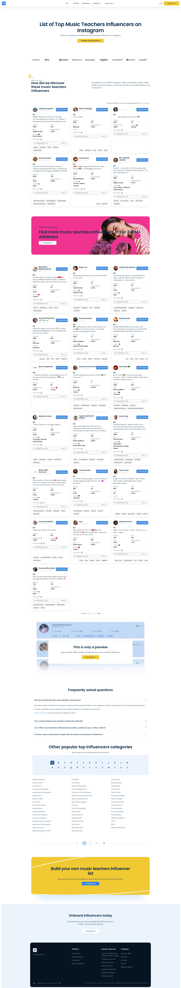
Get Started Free (47, 243)
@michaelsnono (123, 524)
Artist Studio (115, 786)
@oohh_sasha (123, 109)
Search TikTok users (107, 962)
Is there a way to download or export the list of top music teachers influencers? (68, 734)
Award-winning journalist (41, 831)
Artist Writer (76, 811)
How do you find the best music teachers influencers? (57, 700)
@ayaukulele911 (83, 524)
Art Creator (36, 802)
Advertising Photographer (41, 821)
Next (98, 613)
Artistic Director (77, 815)
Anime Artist (115, 789)
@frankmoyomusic (83, 160)
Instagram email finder (108, 969)
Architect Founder (117, 802)
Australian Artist (77, 827)
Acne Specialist (116, 815)
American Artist (77, 831)
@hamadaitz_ (122, 369)
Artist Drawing (116, 783)
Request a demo (126, 953)
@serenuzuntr (122, 472)
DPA (60, 983)
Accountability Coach (79, 789)
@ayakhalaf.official (43, 322)
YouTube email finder (108, 973)
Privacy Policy (42, 983)
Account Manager (117, 811)
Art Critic (75, 805)
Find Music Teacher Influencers (90, 40)
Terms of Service (52, 983)
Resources (109, 3)
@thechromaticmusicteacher (126, 162)
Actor (113, 824)
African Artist (115, 792)
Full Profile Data (62, 109)
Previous (84, 613)
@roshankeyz (82, 320)
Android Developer (39, 805)
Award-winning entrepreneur (82, 796)
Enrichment (75, 953)
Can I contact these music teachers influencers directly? (58, 721)
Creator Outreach (77, 957)
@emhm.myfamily (123, 320)
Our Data (124, 960)
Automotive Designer (79, 802)
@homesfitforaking (124, 418)
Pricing (76, 3)
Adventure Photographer (41, 824)
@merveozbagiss (83, 110)
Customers (86, 3)
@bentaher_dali (43, 271)
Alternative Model (38, 811)
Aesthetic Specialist (118, 827)
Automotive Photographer (41, 792)
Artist (113, 821)
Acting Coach (37, 796)
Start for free (171, 3)
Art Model (75, 780)
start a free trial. (144, 103)
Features (96, 3)
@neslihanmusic (43, 418)
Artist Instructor (38, 827)
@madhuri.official (123, 269)
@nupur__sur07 (83, 269)
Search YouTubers (107, 966)
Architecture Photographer (81, 792)
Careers (123, 963)
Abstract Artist (37, 783)
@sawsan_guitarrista (84, 369)
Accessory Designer (39, 818)
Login (160, 3)
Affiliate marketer (38, 780)
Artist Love (75, 824)
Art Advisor (76, 783)
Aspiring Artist (77, 818)
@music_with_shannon (45, 474)
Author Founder (117, 799)
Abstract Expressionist (80, 799)
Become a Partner (126, 967)
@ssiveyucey (42, 369)
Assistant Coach (116, 805)
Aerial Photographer (79, 786)
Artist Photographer (79, 808)
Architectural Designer (40, 789)
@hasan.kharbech (43, 524)
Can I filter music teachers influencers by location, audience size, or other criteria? (70, 727)
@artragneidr (82, 472)
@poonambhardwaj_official (46, 570)
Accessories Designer (40, 815)
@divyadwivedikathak (44, 160)
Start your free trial (40, 713)
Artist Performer (78, 821)
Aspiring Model (116, 808)
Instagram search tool (108, 959)
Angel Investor (37, 808)
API (67, 3)
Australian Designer (118, 796)
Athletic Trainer (37, 799)
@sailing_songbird (43, 110)
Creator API (75, 960)
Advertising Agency (118, 818)
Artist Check (115, 780)
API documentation (78, 963)
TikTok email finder (107, 976)
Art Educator (36, 786)
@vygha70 (81, 420)
